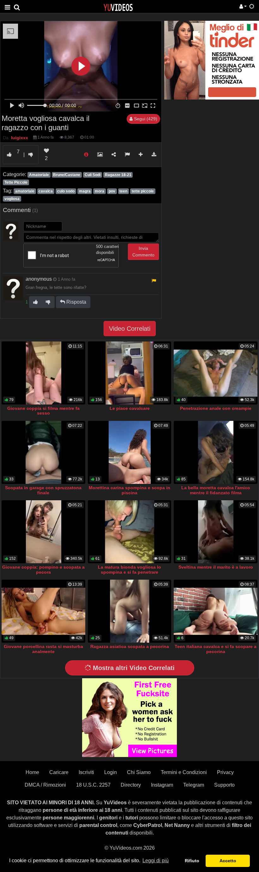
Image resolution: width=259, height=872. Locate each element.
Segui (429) (145, 118)
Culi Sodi (92, 175)
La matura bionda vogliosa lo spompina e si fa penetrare (129, 570)
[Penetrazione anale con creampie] (215, 372)
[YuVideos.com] (118, 7)
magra (85, 191)
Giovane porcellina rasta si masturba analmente (43, 649)
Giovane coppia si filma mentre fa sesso (43, 411)
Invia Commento (143, 251)
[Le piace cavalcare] (130, 372)
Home (32, 772)
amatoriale (24, 191)
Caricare (59, 772)
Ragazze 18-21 (118, 175)
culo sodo (66, 191)
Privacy (225, 772)
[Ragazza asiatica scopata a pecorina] (130, 611)
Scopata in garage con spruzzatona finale (43, 490)
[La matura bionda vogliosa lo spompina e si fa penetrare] (130, 531)
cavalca (46, 191)
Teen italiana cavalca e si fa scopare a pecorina (215, 649)
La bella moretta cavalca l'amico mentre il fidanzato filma (215, 490)
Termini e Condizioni (184, 772)
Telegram (193, 785)
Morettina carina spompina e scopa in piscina (129, 490)
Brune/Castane (66, 175)
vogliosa (12, 199)
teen (123, 191)
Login (110, 772)
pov (112, 191)
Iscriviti (86, 772)
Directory (131, 785)
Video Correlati (129, 328)
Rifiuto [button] (192, 860)
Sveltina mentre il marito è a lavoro (215, 567)
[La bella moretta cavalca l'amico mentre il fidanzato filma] (215, 452)
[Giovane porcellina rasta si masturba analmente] (43, 611)
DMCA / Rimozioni (45, 785)
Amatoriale (39, 175)
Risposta (75, 302)
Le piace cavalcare (130, 408)
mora (99, 191)
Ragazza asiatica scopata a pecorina (129, 646)
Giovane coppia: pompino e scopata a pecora (43, 570)
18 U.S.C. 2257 (93, 785)
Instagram (162, 785)
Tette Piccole (15, 182)
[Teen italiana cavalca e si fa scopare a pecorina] (215, 611)
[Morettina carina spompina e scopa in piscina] (130, 452)
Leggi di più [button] (155, 860)
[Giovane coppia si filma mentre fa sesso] (43, 372)
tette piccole (143, 191)
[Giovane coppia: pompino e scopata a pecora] (43, 531)
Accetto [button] (228, 860)
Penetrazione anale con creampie (215, 408)
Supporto (224, 785)
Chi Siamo (139, 772)
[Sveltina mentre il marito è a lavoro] (215, 531)
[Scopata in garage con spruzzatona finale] (43, 452)
